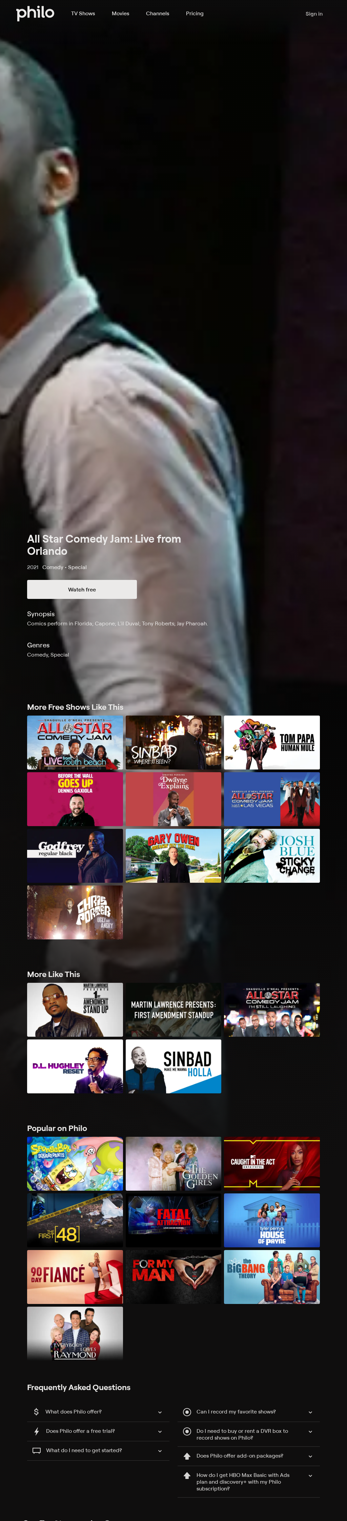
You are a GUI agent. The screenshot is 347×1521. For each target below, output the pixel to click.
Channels (157, 13)
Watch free (82, 589)
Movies (120, 13)
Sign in (314, 13)
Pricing (195, 13)
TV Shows (83, 13)
